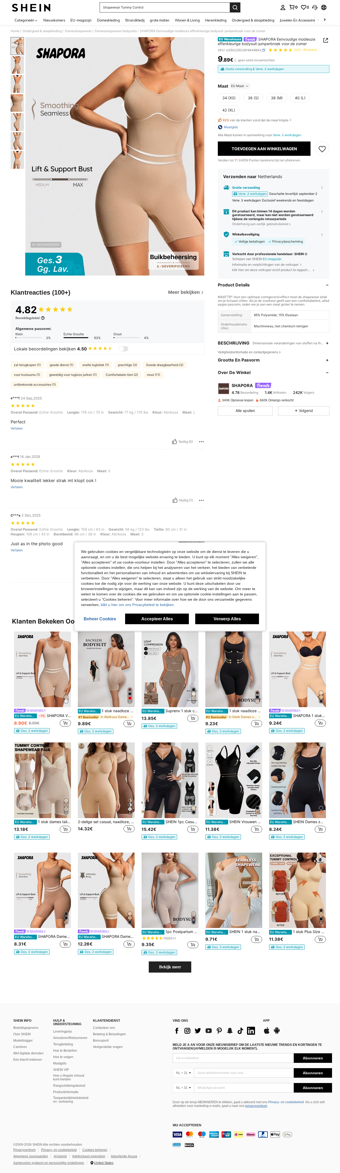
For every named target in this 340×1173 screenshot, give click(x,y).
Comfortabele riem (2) (122, 375)
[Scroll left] (318, 20)
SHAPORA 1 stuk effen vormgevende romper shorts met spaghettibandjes (298, 716)
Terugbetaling (63, 1044)
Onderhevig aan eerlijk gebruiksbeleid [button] (260, 224)
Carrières (20, 1047)
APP (266, 1020)
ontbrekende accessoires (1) (35, 384)
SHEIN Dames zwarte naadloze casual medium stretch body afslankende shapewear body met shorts (298, 822)
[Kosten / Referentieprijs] (235, 60)
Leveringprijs (62, 1031)
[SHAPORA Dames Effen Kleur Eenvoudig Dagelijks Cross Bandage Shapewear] (106, 890)
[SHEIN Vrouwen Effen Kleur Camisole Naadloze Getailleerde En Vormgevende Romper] (233, 780)
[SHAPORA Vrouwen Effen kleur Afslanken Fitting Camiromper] (42, 669)
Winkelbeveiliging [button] (246, 234)
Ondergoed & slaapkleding (42, 31)
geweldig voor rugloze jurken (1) (73, 375)
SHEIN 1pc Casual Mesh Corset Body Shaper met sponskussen (170, 822)
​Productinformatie (66, 1092)
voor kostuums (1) (27, 375)
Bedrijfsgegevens (26, 1028)
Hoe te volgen (63, 1057)
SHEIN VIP (61, 1070)
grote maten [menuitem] (159, 20)
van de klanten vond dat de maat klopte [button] (255, 120)
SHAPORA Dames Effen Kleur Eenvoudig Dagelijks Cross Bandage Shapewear (107, 936)
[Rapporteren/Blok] (201, 442)
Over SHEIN (22, 1034)
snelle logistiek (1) (95, 365)
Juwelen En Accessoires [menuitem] (298, 20)
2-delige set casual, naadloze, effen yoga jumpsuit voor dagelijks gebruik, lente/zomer (106, 822)
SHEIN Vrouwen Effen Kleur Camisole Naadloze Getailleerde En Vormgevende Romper (234, 822)
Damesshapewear (78, 31)
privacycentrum (256, 1106)
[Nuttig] (174, 442)
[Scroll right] (324, 20)
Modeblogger (23, 1040)
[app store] (266, 1033)
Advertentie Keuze (124, 1156)
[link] (293, 7)
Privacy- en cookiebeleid (286, 1102)
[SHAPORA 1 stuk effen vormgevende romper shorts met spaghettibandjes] (297, 669)
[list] (215, 1031)
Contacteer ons (104, 1028)
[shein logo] (31, 7)
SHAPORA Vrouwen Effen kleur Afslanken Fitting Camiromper (43, 716)
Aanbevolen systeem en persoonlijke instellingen (48, 1163)
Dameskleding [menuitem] (108, 20)
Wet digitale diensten (28, 1053)
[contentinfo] (252, 1134)
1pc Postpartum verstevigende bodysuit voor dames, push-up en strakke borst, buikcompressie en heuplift (170, 932)
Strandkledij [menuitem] (134, 20)
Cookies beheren (94, 1150)
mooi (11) (153, 375)
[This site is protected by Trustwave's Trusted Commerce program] (177, 1145)
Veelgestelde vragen (108, 1047)
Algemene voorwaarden (30, 1156)
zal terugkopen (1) (27, 365)
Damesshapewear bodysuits (116, 31)
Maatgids (59, 1063)
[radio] (229, 97)
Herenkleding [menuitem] (216, 20)
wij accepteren (187, 1125)
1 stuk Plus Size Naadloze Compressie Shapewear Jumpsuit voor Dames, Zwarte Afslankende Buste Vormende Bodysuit (298, 932)
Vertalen (17, 428)
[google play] (276, 1033)
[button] (315, 7)
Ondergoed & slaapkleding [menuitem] (253, 20)
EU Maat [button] (237, 86)
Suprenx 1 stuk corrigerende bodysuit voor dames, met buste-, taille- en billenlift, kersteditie (170, 711)
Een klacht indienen (27, 1060)
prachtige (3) (127, 365)
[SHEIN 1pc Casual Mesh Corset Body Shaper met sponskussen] (170, 780)
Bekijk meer (170, 967)
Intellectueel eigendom (88, 1156)
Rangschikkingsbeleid (69, 1086)
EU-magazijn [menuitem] (81, 20)
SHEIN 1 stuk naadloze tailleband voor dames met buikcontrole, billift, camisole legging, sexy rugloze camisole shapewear (234, 932)
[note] (32, 730)
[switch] (123, 348)
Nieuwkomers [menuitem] (54, 20)
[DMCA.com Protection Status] (189, 1145)
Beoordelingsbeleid (27, 318)
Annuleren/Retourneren (70, 1038)
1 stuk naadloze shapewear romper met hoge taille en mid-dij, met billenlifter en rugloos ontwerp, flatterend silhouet (107, 711)
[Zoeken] (235, 7)
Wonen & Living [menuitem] (187, 20)
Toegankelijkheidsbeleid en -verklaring (70, 1099)
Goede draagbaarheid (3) (164, 365)
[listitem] (42, 682)
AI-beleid (60, 1156)
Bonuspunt (101, 1040)
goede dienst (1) (61, 365)
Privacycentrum (24, 1150)
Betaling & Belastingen (109, 1034)
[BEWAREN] (322, 148)
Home (15, 31)
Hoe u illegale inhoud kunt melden (68, 1077)
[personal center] (283, 7)
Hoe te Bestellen (65, 1050)
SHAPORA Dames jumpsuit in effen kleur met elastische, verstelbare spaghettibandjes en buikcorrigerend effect (43, 936)
